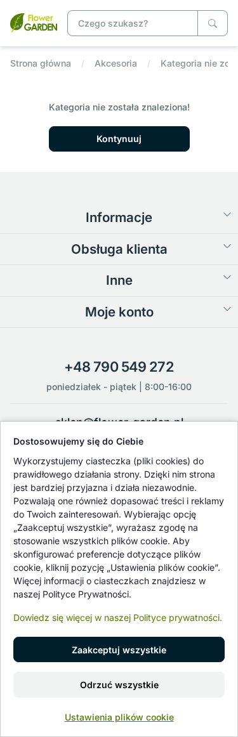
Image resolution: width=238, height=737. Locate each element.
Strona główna (40, 63)
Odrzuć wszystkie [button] (119, 684)
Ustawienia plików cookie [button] (119, 717)
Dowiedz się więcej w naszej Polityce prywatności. (117, 617)
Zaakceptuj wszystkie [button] (119, 649)
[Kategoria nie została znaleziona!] (33, 21)
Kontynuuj (119, 138)
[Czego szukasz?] (212, 23)
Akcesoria (116, 63)
